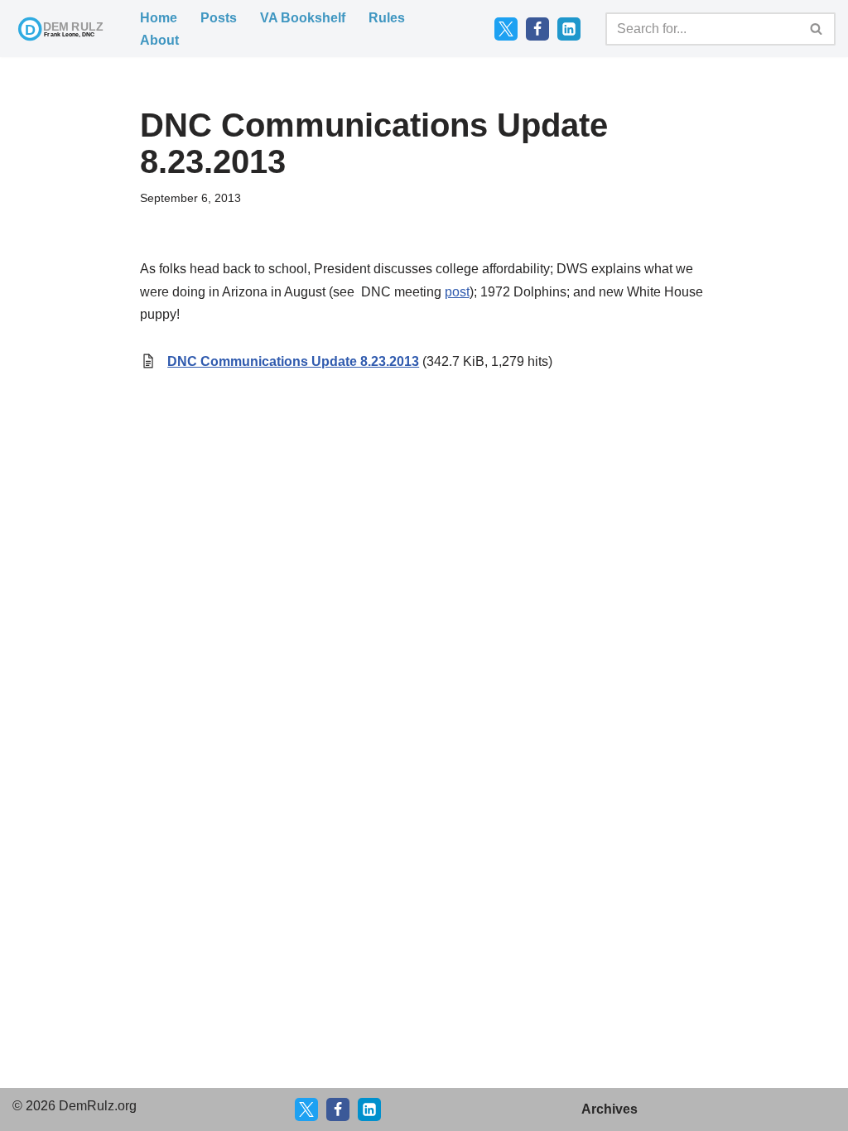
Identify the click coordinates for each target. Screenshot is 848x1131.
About (159, 40)
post (457, 292)
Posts (218, 18)
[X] (306, 1109)
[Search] (817, 29)
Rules (387, 18)
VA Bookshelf (302, 18)
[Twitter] (506, 29)
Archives (609, 1109)
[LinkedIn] (569, 29)
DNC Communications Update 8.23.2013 (293, 361)
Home (158, 18)
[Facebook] (537, 29)
